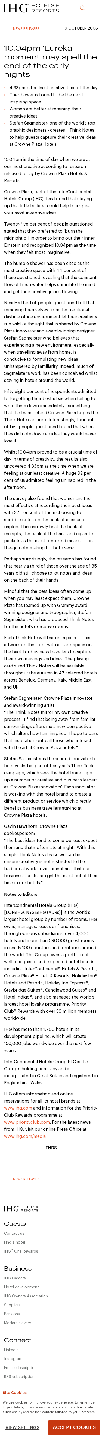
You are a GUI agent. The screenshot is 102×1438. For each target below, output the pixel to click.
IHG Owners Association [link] (26, 1296)
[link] (38, 13)
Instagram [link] (13, 1359)
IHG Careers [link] (15, 1278)
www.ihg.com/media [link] (25, 1136)
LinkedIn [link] (11, 1350)
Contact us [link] (14, 1234)
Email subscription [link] (20, 1368)
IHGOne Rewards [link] (21, 1251)
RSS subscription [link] (19, 1377)
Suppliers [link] (12, 1305)
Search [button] (83, 8)
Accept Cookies (74, 1427)
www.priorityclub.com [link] (27, 1122)
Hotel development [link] (21, 1287)
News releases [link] (26, 28)
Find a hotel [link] (14, 1242)
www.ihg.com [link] (18, 1108)
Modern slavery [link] (17, 1323)
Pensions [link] (12, 1314)
